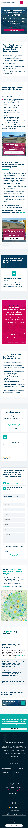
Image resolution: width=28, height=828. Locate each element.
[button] (21, 2)
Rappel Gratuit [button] (13, 27)
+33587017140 (19, 655)
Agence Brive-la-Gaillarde (14, 813)
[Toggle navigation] (25, 2)
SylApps (14, 822)
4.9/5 (15, 428)
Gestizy (24, 821)
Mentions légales (5, 821)
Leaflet (25, 620)
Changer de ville (15, 574)
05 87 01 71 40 (14, 30)
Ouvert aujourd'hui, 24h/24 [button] (13, 337)
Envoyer (13, 555)
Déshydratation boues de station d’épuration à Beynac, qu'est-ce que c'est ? (13, 681)
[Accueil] (8, 2)
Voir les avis (13, 424)
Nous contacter (13, 149)
